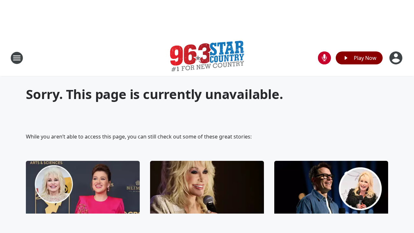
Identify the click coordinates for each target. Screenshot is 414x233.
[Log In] (396, 57)
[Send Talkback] (324, 57)
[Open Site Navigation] (16, 57)
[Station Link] (207, 58)
